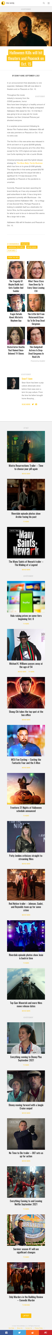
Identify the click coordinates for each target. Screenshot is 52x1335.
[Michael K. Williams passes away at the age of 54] (26, 644)
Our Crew (11, 1328)
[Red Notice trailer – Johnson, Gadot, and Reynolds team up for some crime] (26, 884)
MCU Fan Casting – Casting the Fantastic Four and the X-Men (26, 761)
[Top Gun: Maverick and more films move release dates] (26, 984)
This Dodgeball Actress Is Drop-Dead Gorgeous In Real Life (36, 351)
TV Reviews (26, 1305)
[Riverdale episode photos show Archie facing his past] (26, 494)
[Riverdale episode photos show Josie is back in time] (26, 936)
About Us (19, 1328)
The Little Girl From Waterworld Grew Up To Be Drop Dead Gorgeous (36, 318)
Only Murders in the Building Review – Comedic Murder (26, 1298)
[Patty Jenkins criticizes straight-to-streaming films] (26, 836)
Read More (26, 404)
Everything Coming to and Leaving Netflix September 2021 (26, 1202)
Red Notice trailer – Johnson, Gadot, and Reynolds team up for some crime (26, 907)
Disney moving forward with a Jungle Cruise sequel (26, 1106)
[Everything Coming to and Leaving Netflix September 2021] (26, 1182)
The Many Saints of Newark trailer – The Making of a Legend (26, 563)
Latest (26, 1315)
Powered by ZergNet (38, 361)
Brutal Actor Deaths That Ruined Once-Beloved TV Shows (16, 350)
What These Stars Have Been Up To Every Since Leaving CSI (36, 286)
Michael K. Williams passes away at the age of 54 (26, 665)
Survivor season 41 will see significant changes (26, 1250)
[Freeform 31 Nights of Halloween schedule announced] (26, 788)
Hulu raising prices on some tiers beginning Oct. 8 (26, 617)
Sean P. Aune (27, 378)
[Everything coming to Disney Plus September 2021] (26, 1038)
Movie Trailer (15, 531)
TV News (26, 522)
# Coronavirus (13, 244)
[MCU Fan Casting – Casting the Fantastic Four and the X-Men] (26, 740)
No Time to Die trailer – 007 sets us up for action (26, 1154)
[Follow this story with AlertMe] (45, 1332)
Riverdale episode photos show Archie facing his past (26, 515)
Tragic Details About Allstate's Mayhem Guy (16, 317)
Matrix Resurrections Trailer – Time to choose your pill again (26, 467)
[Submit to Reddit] (32, 1332)
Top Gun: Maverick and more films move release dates (26, 1004)
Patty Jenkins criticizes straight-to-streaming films (26, 857)
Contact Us (28, 1328)
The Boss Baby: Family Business (30, 163)
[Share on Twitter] (19, 1332)
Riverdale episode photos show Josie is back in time (26, 956)
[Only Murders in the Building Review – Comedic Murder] (26, 1278)
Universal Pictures (16, 247)
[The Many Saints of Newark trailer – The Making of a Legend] (26, 542)
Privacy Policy (39, 1328)
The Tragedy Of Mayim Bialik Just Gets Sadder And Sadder (15, 286)
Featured (12, 251)
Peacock (25, 244)
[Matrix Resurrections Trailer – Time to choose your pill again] (26, 446)
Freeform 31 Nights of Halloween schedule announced (26, 809)
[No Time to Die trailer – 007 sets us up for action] (26, 1134)
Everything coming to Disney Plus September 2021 (26, 1058)
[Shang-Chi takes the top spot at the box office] (26, 692)
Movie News (31, 247)
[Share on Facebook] (6, 1332)
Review (12, 1266)
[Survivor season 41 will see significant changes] (26, 1230)
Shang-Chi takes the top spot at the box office (26, 713)
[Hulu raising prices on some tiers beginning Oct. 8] (26, 596)
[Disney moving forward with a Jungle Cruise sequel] (26, 1086)
